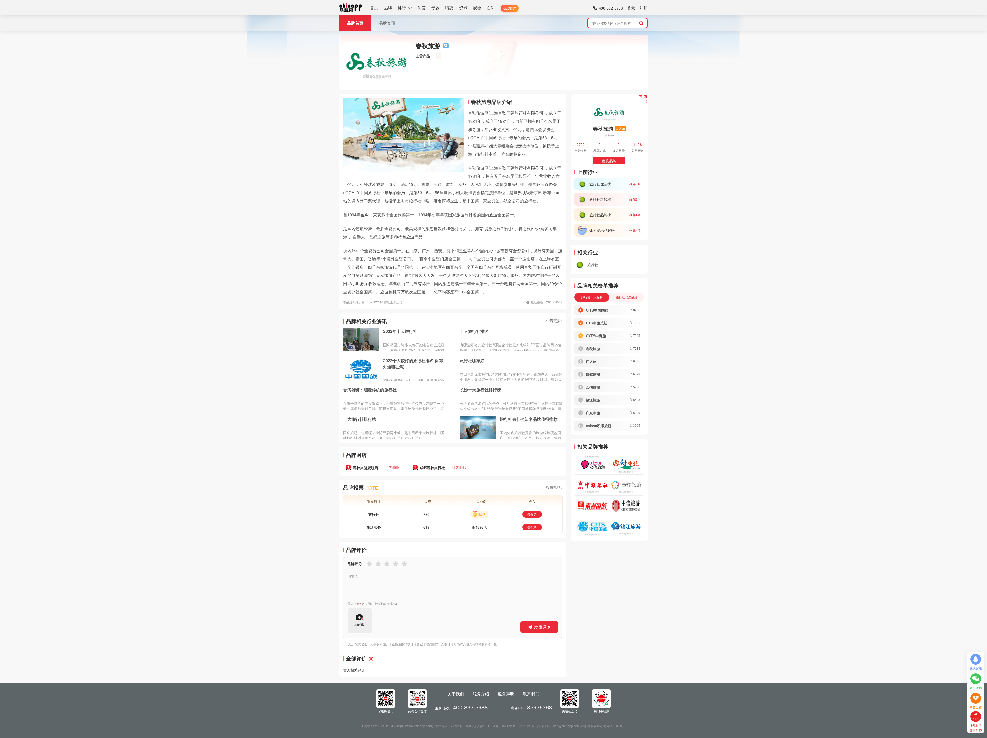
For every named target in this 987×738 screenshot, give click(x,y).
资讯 (463, 8)
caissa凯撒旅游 (598, 425)
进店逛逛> (393, 467)
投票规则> (554, 487)
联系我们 (531, 694)
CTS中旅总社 (596, 322)
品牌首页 (355, 23)
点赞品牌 (609, 160)
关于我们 (455, 694)
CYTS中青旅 (596, 335)
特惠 (449, 8)
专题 (435, 8)
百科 (491, 8)
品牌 (388, 8)
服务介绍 (481, 694)
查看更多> (554, 320)
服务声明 (506, 694)
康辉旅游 (593, 374)
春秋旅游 (593, 348)
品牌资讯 (387, 23)
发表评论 (542, 627)
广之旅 (591, 361)
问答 (421, 8)
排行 (402, 8)
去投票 (532, 514)
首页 (374, 8)
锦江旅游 (593, 400)
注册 (643, 8)
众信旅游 (593, 387)
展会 (477, 8)
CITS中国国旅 (597, 310)
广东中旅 (593, 412)
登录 (631, 8)
